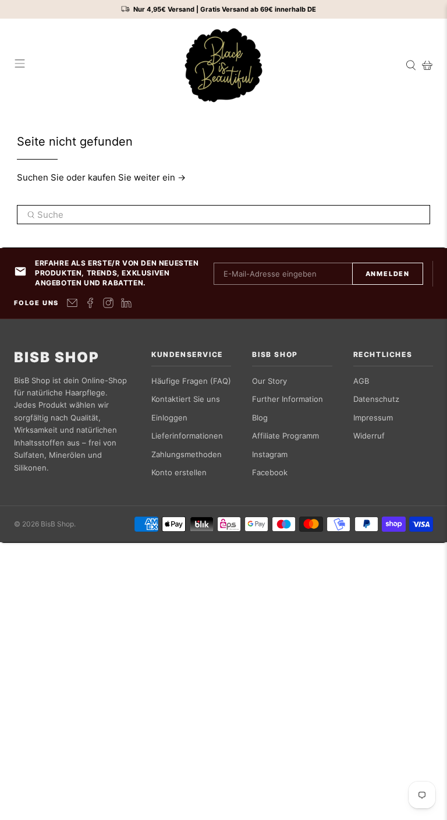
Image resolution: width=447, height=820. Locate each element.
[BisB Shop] (223, 65)
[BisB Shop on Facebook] (90, 303)
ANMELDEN (388, 274)
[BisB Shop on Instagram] (108, 303)
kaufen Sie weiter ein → (137, 177)
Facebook (270, 472)
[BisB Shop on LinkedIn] (126, 303)
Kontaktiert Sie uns (185, 399)
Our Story (269, 381)
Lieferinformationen (187, 435)
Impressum (373, 417)
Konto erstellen (179, 472)
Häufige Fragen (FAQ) (191, 381)
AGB (361, 381)
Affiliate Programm (285, 435)
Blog (260, 417)
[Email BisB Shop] (72, 303)
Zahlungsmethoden (186, 454)
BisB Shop (57, 357)
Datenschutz (376, 399)
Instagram (270, 454)
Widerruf (369, 435)
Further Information (287, 399)
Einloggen (169, 417)
